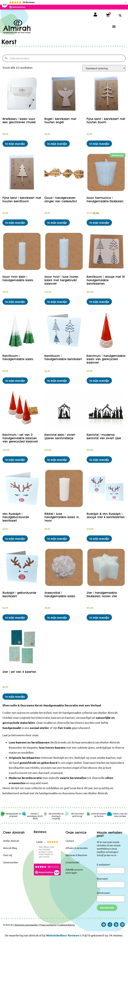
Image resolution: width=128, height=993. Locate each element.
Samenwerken (10, 862)
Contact (70, 840)
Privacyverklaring (48, 924)
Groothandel (72, 862)
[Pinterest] (116, 924)
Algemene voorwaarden (26, 924)
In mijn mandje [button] (15, 143)
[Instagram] (110, 924)
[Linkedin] (122, 924)
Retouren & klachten (76, 855)
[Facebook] (103, 924)
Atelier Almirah (11, 840)
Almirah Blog (10, 847)
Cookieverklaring (66, 924)
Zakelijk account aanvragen (74, 871)
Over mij (7, 855)
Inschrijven (107, 907)
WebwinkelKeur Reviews (62, 935)
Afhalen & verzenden (77, 847)
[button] (120, 15)
